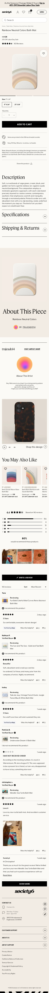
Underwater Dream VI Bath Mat (22, 740)
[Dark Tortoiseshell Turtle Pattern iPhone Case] (24, 421)
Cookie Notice (7, 955)
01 (4, 447)
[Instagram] (45, 904)
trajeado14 (29, 327)
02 (9, 447)
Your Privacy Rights (8, 973)
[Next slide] (44, 337)
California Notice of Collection (12, 959)
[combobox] (24, 19)
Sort (26, 587)
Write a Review (29, 578)
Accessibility (6, 970)
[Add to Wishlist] (5, 468)
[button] (12, 43)
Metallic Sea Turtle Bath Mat (21, 793)
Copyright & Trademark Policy (12, 966)
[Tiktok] (45, 914)
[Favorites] (24, 12)
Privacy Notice (7, 951)
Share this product (23, 163)
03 (14, 447)
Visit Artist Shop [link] (32, 349)
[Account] (18, 12)
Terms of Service (7, 962)
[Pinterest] (45, 909)
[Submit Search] (5, 20)
